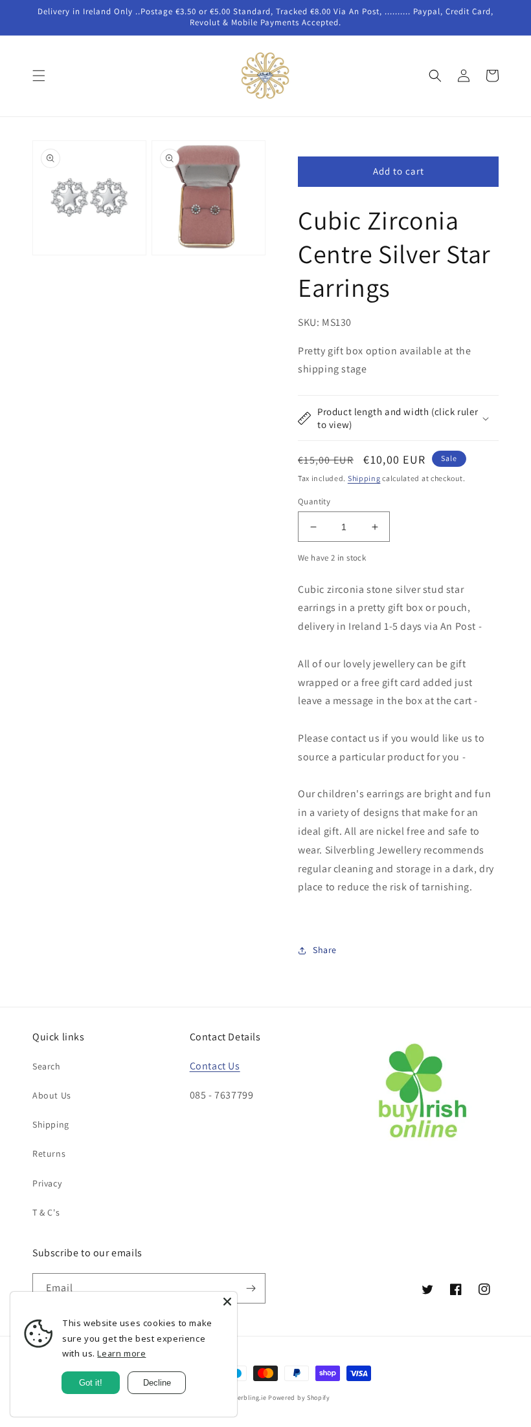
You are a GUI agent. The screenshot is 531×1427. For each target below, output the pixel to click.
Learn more (121, 1353)
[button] (39, 75)
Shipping (364, 478)
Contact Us (215, 1066)
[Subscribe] (250, 1288)
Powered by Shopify (299, 1397)
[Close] (227, 1301)
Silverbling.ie (246, 1397)
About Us (51, 1095)
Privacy (47, 1183)
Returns (48, 1153)
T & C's (46, 1212)
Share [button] (325, 950)
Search (46, 1066)
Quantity (314, 501)
